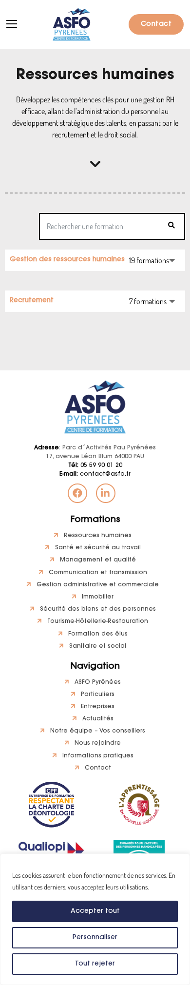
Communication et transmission (98, 573)
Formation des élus (98, 634)
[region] (95, 919)
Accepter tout (95, 911)
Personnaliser (95, 937)
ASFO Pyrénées (98, 682)
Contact (156, 24)
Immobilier (98, 597)
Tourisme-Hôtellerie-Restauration (97, 621)
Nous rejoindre (98, 743)
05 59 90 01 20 (95, 465)
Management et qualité (98, 560)
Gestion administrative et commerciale (98, 585)
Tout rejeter (95, 964)
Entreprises (97, 707)
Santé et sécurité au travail (98, 548)
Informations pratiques (97, 756)
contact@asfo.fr (95, 474)
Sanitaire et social (97, 646)
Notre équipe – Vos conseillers (97, 731)
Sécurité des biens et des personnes (98, 609)
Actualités (98, 719)
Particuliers (97, 694)
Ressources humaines (98, 536)
